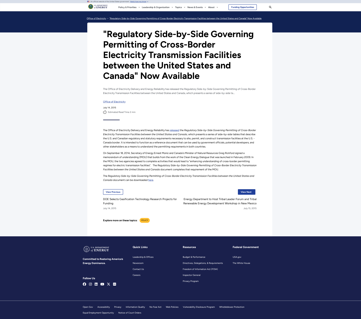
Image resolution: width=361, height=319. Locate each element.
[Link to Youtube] (102, 284)
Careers (136, 275)
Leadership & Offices (143, 257)
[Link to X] (108, 284)
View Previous (111, 192)
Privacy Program (191, 281)
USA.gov (237, 257)
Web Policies (172, 307)
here (150, 180)
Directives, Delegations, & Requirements (203, 263)
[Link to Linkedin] (96, 284)
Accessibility (103, 307)
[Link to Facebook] (84, 284)
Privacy (117, 307)
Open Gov (88, 307)
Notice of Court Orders (129, 312)
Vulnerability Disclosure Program (199, 307)
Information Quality (135, 307)
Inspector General (191, 275)
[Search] (270, 7)
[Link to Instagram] (90, 284)
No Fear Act (155, 307)
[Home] (98, 8)
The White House (241, 263)
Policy (144, 220)
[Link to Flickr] (114, 284)
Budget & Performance (194, 257)
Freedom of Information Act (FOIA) (200, 269)
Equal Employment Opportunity (98, 312)
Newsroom (138, 263)
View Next (244, 192)
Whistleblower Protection (231, 307)
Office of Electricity (114, 101)
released (174, 130)
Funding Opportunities (242, 7)
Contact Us (138, 269)
